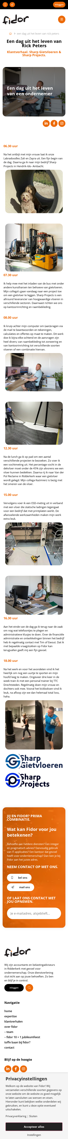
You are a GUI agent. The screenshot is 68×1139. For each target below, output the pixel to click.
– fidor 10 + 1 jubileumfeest (22, 1037)
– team (8, 1032)
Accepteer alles (34, 1126)
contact (9, 1047)
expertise (10, 1016)
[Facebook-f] (54, 123)
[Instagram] (61, 123)
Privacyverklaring (16, 1116)
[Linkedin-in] (46, 123)
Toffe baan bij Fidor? (17, 1042)
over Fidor (11, 1027)
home (8, 1011)
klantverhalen (13, 1021)
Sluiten (33, 1116)
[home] (11, 33)
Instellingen (34, 1135)
